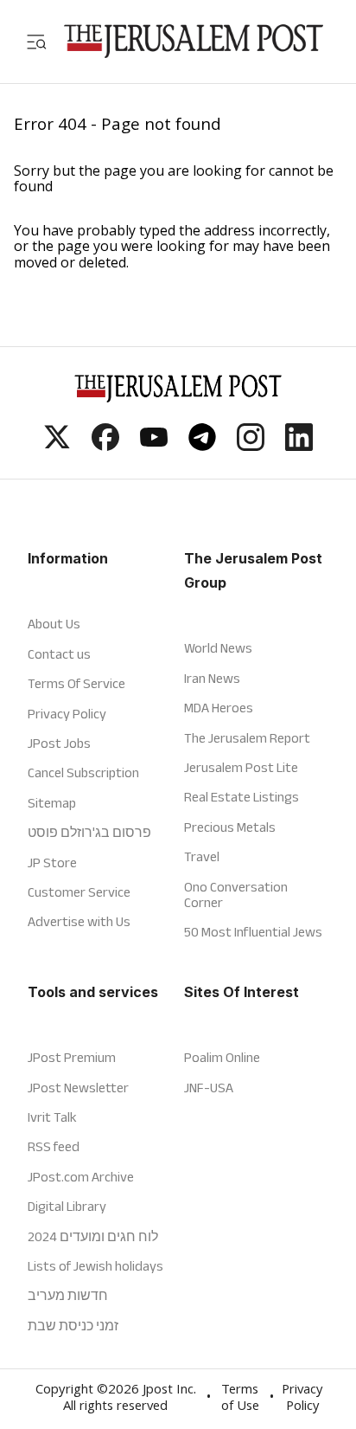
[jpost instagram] (250, 445)
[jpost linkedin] (299, 445)
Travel (201, 856)
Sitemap (52, 802)
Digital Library (67, 1206)
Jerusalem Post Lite (241, 767)
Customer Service (79, 892)
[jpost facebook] (105, 445)
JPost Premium (72, 1057)
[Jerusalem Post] (193, 41)
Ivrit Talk (52, 1117)
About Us (54, 623)
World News (218, 647)
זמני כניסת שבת (73, 1325)
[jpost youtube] (154, 445)
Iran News (212, 678)
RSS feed (53, 1146)
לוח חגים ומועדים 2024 (93, 1236)
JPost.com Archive (81, 1176)
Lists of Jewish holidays (95, 1265)
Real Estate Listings (241, 796)
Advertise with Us (79, 921)
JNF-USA (208, 1087)
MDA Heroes (218, 707)
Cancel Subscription (83, 772)
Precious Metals (230, 827)
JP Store (52, 862)
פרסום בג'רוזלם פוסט (89, 832)
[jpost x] (57, 445)
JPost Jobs (59, 743)
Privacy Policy (67, 713)
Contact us (59, 654)
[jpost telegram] (202, 445)
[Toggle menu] (36, 41)
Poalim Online (222, 1057)
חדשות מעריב (68, 1295)
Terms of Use (240, 1399)
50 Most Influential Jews (253, 931)
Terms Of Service (76, 683)
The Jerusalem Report (247, 738)
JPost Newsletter (78, 1087)
